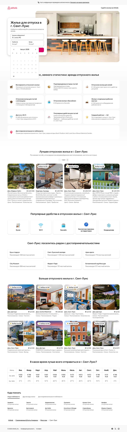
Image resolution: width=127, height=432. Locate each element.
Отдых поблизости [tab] (14, 397)
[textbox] (19, 44)
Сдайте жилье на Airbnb (109, 8)
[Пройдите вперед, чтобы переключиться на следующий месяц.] (35, 49)
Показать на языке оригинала (79, 2)
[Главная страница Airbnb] (12, 8)
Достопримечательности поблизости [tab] (50, 397)
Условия (38, 429)
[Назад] (59, 159)
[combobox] (27, 37)
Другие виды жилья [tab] (29, 397)
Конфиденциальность (27, 429)
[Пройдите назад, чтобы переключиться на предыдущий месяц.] (13, 49)
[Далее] (67, 159)
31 (13, 76)
